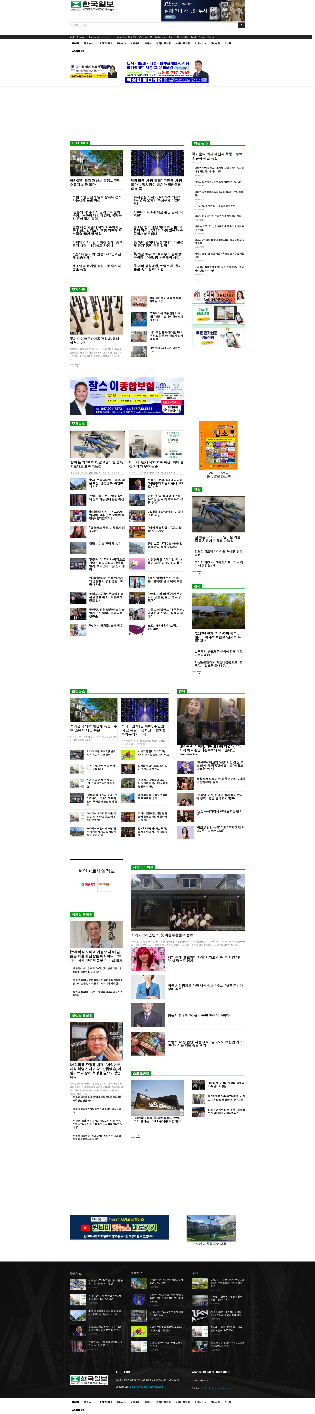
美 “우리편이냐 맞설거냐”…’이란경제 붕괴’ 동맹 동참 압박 (158, 243)
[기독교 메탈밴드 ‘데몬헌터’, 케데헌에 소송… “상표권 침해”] (137, 614)
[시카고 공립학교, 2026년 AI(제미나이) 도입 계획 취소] (128, 755)
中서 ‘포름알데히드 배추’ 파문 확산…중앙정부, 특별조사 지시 (107, 483)
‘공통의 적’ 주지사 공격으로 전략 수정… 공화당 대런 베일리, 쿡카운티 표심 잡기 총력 (97, 215)
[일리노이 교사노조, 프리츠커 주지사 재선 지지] (128, 769)
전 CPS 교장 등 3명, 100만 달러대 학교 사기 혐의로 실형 (153, 831)
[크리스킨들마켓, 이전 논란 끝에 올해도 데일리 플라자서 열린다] (128, 817)
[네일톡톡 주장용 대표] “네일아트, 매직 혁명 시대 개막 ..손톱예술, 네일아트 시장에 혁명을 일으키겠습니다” (95, 1071)
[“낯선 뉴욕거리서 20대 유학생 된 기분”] (185, 816)
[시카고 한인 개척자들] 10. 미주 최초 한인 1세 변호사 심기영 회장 (166, 335)
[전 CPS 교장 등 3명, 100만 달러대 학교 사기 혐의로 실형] (128, 832)
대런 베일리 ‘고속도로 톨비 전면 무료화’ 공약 (153, 796)
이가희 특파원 (82, 914)
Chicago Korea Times (188, 754)
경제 (197, 586)
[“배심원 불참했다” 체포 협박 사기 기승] (137, 532)
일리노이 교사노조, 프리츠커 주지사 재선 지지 (218, 216)
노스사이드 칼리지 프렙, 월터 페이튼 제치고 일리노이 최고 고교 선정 (101, 831)
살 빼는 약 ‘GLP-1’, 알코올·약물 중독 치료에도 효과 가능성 (96, 464)
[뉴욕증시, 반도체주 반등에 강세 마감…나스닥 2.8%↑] (200, 1300)
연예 (182, 691)
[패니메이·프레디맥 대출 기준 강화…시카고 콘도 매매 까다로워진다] (77, 817)
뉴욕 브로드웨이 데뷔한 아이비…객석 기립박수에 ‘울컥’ (220, 780)
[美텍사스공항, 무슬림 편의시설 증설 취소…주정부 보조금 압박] (78, 598)
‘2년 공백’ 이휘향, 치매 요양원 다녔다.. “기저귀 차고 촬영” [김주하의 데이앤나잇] (210, 748)
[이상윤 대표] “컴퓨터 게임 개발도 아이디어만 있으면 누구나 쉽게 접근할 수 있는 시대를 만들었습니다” (97, 1124)
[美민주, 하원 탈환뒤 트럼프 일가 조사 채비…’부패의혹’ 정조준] (78, 614)
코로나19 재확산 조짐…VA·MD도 (163, 627)
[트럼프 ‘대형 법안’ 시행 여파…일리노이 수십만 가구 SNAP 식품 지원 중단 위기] (148, 1044)
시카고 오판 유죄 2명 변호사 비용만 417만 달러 (218, 181)
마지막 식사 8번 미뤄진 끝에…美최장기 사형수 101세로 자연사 (98, 243)
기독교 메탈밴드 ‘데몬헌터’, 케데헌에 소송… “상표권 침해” (166, 613)
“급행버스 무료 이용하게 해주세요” (107, 529)
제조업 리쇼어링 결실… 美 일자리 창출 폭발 (97, 267)
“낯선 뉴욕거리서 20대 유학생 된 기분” (219, 812)
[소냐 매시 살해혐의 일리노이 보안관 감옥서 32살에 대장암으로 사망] (128, 783)
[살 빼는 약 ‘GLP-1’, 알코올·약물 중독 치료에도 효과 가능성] (97, 444)
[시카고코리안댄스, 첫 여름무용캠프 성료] (188, 902)
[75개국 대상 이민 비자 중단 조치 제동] (137, 516)
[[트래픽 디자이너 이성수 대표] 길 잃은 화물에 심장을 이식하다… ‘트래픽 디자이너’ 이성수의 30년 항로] (96, 934)
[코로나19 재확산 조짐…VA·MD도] (137, 630)
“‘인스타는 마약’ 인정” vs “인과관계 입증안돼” (97, 255)
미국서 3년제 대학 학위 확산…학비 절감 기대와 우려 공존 (156, 464)
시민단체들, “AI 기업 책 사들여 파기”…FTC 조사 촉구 (165, 561)
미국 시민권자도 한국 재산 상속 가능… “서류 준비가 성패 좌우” (205, 987)
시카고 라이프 (143, 867)
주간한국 (78, 290)
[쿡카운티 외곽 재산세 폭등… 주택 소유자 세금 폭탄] (96, 163)
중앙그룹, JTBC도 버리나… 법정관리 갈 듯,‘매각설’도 (165, 545)
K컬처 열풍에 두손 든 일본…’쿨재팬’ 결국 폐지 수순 (165, 579)
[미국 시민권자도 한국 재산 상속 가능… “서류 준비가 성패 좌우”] (148, 987)
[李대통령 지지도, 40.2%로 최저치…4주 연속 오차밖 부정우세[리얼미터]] (78, 516)
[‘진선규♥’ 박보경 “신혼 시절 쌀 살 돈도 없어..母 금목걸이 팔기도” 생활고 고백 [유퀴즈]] (185, 767)
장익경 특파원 (82, 1016)
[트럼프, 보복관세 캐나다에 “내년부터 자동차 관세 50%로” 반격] (137, 484)
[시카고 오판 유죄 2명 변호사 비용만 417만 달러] (77, 755)
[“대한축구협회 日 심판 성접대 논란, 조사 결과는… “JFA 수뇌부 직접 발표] (157, 1098)
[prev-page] (72, 277)
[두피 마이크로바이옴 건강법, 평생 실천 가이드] (96, 315)
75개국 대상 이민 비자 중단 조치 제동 (165, 513)
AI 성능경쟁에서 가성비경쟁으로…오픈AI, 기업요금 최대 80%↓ (218, 664)
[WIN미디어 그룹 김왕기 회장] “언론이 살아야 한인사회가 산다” (166, 316)
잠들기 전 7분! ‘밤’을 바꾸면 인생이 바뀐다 (199, 1015)
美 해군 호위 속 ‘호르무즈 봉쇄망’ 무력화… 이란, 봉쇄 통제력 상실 (158, 255)
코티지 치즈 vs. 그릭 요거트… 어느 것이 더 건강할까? (219, 563)
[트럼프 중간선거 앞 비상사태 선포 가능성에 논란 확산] (78, 500)
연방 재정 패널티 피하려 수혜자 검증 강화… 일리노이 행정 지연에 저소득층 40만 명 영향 (98, 230)
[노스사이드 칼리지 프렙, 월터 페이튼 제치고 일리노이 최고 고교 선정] (77, 832)
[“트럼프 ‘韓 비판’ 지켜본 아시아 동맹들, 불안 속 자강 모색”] (137, 598)
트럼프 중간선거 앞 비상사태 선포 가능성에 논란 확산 (97, 198)
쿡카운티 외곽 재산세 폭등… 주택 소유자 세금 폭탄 (95, 183)
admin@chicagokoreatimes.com (146, 1386)
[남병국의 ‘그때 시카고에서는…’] (139, 351)
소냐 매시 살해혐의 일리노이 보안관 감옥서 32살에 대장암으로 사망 (153, 783)
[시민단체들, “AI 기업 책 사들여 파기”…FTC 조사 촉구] (137, 564)
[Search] (241, 25)
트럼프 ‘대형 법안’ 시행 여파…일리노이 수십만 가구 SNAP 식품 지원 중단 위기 (205, 1043)
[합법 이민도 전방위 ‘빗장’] (78, 548)
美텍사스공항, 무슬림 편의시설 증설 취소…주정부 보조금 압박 (106, 597)
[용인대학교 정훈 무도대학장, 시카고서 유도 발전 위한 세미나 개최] (198, 1099)
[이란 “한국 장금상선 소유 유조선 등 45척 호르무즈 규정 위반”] (137, 500)
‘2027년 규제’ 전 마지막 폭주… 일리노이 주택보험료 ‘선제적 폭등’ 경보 (218, 637)
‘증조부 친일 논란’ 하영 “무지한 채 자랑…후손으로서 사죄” (220, 829)
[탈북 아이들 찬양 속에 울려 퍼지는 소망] (139, 301)
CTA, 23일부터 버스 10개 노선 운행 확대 (215, 205)
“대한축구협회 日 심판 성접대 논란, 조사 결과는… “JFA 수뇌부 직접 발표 (157, 1119)
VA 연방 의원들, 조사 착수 (106, 625)
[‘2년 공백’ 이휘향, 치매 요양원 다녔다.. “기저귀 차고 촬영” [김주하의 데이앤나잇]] (211, 721)
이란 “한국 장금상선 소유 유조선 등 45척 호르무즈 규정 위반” (165, 499)
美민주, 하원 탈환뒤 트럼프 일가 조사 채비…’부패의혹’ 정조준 (106, 613)
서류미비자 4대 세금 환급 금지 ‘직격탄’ (158, 213)
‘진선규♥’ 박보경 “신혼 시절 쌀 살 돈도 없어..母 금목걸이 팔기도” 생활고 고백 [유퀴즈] (219, 766)
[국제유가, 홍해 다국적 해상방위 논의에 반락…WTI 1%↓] (200, 1331)
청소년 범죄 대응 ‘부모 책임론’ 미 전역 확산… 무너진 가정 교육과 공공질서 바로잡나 (158, 230)
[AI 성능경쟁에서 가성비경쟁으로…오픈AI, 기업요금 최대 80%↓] (200, 1316)
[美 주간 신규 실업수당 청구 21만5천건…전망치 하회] (200, 1346)
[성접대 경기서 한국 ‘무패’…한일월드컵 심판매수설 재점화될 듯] (198, 1112)
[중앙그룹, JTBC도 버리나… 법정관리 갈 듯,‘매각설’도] (137, 548)
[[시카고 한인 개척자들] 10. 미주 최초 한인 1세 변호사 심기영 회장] (139, 336)
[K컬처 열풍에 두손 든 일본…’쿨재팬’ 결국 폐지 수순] (137, 582)
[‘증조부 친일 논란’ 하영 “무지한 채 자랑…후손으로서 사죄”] (185, 832)
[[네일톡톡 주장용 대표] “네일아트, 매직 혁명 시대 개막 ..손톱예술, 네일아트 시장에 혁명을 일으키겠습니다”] (96, 1041)
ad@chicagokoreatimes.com (217, 1388)
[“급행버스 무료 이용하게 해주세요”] (78, 532)
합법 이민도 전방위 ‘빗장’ (105, 543)
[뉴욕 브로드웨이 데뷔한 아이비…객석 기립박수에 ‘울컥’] (185, 783)
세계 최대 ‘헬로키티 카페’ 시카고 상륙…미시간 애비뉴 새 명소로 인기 (205, 959)
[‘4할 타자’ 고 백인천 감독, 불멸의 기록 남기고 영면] (198, 1085)
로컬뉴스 (78, 691)
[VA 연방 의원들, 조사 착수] (78, 630)
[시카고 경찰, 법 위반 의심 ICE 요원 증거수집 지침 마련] (77, 783)
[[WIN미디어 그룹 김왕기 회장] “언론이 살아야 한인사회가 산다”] (139, 319)
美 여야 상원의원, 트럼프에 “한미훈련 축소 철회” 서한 (158, 267)
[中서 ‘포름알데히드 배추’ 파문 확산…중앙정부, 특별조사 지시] (78, 484)
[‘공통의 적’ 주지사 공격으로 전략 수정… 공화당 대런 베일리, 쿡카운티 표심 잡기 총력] (78, 564)
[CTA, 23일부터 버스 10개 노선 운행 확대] (77, 769)
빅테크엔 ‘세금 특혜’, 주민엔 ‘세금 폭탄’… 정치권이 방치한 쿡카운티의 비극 (156, 185)
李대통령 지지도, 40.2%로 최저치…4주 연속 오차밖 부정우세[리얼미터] (159, 200)
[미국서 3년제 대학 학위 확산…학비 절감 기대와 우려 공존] (156, 444)
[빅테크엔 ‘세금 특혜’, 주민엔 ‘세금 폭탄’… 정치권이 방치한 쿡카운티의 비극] (157, 163)
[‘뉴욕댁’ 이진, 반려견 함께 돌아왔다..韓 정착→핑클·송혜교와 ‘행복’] (185, 799)
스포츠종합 (141, 1073)
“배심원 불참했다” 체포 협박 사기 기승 (165, 529)
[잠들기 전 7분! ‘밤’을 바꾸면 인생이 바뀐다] (148, 1015)
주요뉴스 (78, 424)
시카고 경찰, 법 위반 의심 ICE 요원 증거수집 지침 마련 (101, 783)
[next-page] (77, 277)
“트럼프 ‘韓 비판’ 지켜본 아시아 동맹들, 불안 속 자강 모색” (165, 597)
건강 (197, 490)
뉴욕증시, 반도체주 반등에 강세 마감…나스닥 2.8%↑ (220, 653)
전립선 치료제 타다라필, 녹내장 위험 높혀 (218, 553)
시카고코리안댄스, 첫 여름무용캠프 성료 (162, 935)
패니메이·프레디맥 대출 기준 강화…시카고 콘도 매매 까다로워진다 (101, 816)
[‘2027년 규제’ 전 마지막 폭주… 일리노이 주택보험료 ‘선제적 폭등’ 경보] (218, 611)
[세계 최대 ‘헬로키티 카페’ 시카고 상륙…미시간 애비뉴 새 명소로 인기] (148, 959)
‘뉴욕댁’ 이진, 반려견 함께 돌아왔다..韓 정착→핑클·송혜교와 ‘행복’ (220, 796)
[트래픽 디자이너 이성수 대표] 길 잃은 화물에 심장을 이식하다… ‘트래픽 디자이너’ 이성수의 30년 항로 (96, 956)
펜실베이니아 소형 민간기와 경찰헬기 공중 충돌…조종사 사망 (106, 581)
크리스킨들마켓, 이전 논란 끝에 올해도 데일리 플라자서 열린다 (152, 816)
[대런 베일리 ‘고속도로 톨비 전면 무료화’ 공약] (128, 798)
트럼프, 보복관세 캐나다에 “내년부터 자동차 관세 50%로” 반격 (165, 483)
